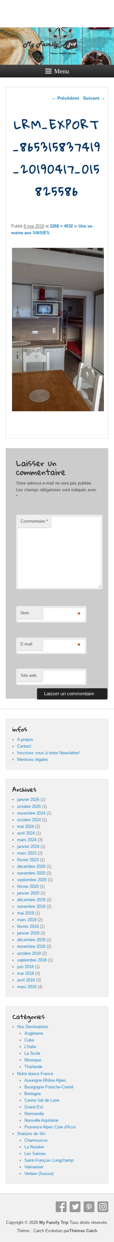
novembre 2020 (31, 873)
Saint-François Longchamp (48, 1160)
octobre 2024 (29, 819)
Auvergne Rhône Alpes (45, 1080)
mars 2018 (26, 986)
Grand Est (33, 1107)
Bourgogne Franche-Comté (48, 1087)
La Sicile (32, 1053)
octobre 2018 (29, 953)
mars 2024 (26, 839)
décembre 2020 (31, 866)
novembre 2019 (31, 906)
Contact (24, 746)
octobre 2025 (29, 806)
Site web (28, 675)
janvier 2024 (28, 846)
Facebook (61, 1206)
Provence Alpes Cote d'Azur (50, 1127)
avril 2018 (26, 980)
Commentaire (34, 521)
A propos (25, 739)
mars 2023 (26, 853)
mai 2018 (25, 973)
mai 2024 (25, 826)
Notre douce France (35, 1073)
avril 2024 (26, 833)
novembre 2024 (31, 813)
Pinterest (89, 1206)
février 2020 (28, 886)
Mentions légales (32, 759)
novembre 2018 (31, 946)
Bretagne (32, 1093)
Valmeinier (33, 1167)
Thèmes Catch (83, 1230)
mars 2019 (26, 919)
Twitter (75, 1206)
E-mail (26, 644)
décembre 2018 (31, 939)
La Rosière (34, 1147)
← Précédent (65, 98)
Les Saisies (35, 1153)
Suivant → (94, 98)
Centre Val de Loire (41, 1100)
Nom (25, 613)
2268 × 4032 (61, 226)
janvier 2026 (28, 799)
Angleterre (33, 1033)
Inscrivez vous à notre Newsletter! (48, 752)
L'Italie (30, 1046)
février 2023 (28, 859)
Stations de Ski (31, 1133)
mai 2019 (25, 913)
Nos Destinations (32, 1026)
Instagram (103, 1206)
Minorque (32, 1060)
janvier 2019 (28, 933)
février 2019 (28, 926)
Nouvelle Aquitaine (41, 1120)
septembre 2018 (32, 960)
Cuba (29, 1040)
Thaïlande (33, 1066)
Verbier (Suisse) (39, 1173)
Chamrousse (36, 1140)
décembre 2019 (31, 899)
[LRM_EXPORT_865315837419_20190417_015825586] (57, 411)
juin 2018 (25, 966)
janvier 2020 (28, 893)
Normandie (34, 1113)
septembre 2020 (32, 879)
